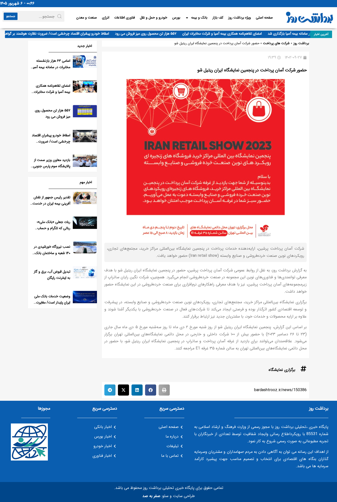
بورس (176, 17)
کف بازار (217, 17)
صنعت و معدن (86, 17)
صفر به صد (151, 496)
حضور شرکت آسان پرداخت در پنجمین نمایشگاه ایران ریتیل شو (252, 70)
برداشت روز (301, 43)
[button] (164, 390)
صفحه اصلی (264, 17)
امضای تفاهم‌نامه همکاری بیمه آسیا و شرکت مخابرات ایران (228, 33)
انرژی (105, 17)
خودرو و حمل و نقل (153, 17)
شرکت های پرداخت (276, 43)
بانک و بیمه (199, 17)
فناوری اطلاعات (124, 17)
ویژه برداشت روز (239, 17)
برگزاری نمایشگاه (282, 370)
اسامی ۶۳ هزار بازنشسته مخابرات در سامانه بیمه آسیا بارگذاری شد (51, 67)
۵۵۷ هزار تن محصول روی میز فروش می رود (151, 33)
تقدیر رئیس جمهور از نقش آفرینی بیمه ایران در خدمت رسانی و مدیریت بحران (51, 203)
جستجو (10, 16)
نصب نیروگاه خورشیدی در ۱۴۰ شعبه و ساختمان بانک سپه (52, 253)
